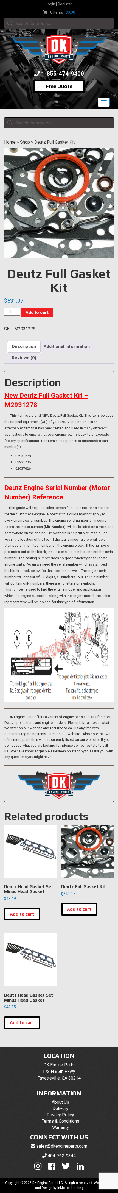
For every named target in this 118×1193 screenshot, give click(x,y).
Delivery (60, 1108)
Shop (25, 142)
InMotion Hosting (70, 1188)
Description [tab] (24, 346)
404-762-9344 (62, 1155)
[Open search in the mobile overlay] (59, 23)
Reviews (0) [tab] (24, 357)
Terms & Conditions (60, 1121)
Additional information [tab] (67, 346)
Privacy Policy (60, 1114)
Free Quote (59, 86)
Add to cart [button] (22, 914)
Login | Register (59, 4)
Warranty (60, 1127)
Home (10, 142)
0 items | (62, 12)
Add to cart (37, 312)
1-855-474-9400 (62, 73)
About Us (60, 1102)
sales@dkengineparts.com (61, 1146)
